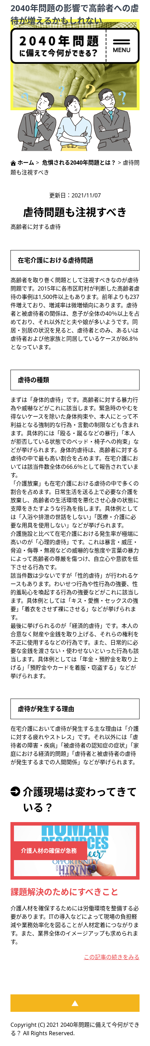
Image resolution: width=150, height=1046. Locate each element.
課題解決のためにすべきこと (64, 891)
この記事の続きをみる (112, 957)
